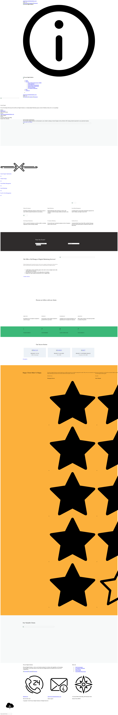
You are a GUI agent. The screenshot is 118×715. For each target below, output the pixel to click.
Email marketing (31, 83)
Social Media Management (80, 671)
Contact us (28, 90)
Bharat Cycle (35, 353)
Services (27, 81)
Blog (26, 89)
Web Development (31, 87)
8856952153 (2, 110)
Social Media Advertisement (33, 85)
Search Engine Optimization (33, 86)
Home (27, 80)
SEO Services (78, 669)
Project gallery (59, 353)
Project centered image (83, 353)
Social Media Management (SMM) (34, 82)
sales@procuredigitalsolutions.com (30, 1)
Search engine (78, 670)
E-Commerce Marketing (32, 88)
